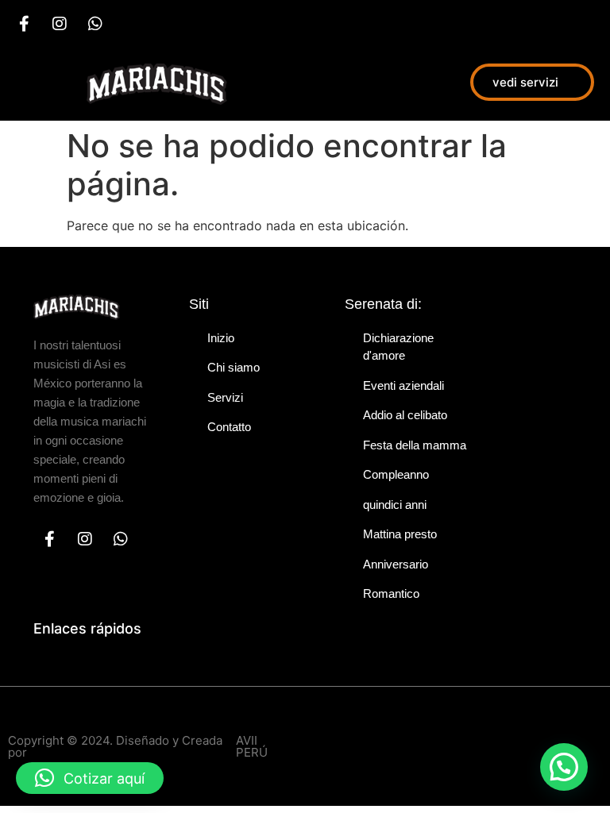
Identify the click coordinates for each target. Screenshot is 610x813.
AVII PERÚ (252, 746)
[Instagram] (59, 24)
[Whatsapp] (95, 24)
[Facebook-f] (24, 24)
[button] (564, 767)
